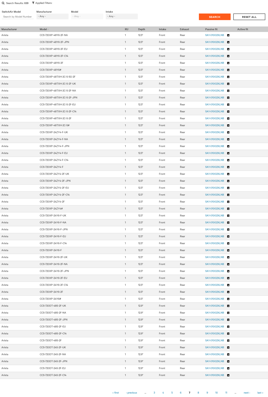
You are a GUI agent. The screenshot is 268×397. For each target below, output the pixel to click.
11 (226, 392)
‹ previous (131, 392)
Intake (109, 11)
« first (115, 392)
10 (216, 392)
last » (260, 392)
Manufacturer (44, 11)
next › (247, 392)
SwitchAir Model (11, 11)
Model (74, 11)
